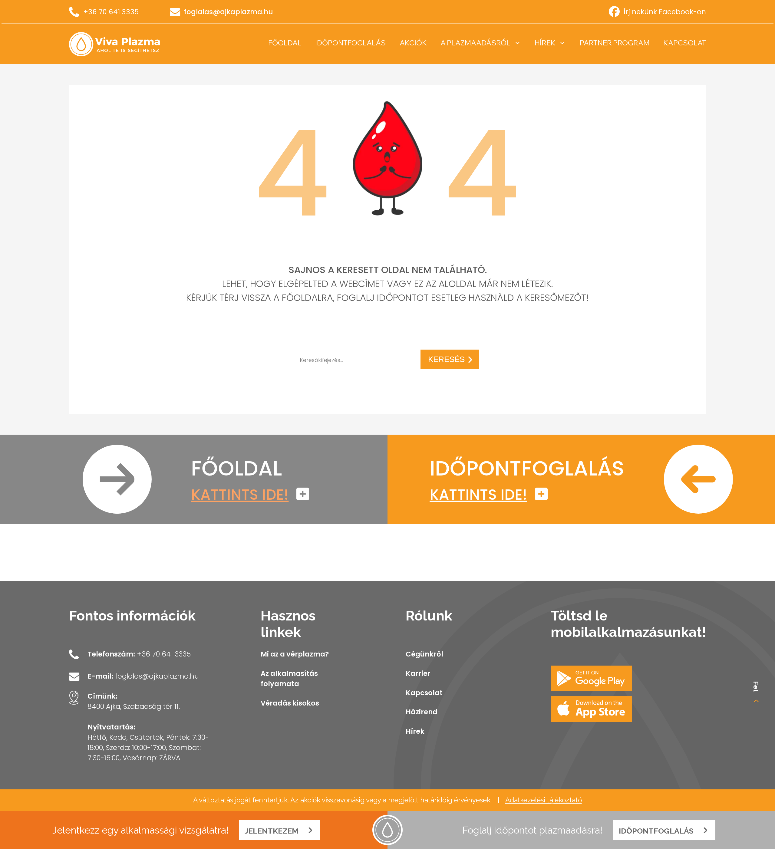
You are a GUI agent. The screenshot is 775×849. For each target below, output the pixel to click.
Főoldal (285, 42)
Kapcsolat (684, 42)
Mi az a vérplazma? (295, 654)
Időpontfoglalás (350, 42)
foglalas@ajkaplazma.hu (228, 12)
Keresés (446, 359)
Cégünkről (424, 654)
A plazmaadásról (475, 42)
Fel (756, 686)
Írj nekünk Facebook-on (665, 12)
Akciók (413, 42)
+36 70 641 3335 (111, 12)
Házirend (421, 712)
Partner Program (615, 42)
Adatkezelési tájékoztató (543, 800)
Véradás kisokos (290, 703)
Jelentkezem (272, 830)
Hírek (545, 42)
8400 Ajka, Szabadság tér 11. (133, 706)
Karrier (418, 673)
